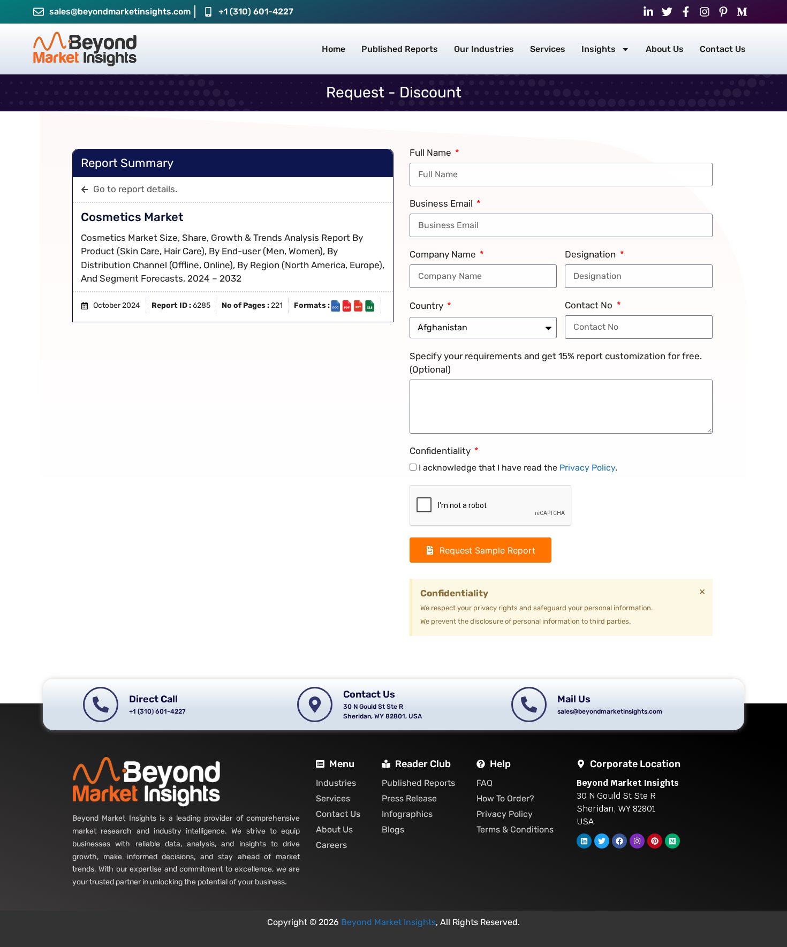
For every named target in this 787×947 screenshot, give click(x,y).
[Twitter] (601, 841)
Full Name (431, 152)
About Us (665, 49)
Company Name (444, 254)
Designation (591, 254)
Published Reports (399, 49)
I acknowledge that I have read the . (518, 468)
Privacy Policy (587, 468)
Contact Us (723, 49)
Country (427, 305)
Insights (598, 49)
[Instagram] (637, 841)
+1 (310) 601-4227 (255, 11)
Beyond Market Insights (388, 922)
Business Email (442, 203)
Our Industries (484, 49)
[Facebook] (619, 841)
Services (547, 49)
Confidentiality (441, 450)
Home (333, 49)
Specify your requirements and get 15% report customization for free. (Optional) (556, 363)
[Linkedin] (584, 841)
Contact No (590, 305)
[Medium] (672, 841)
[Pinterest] (654, 841)
